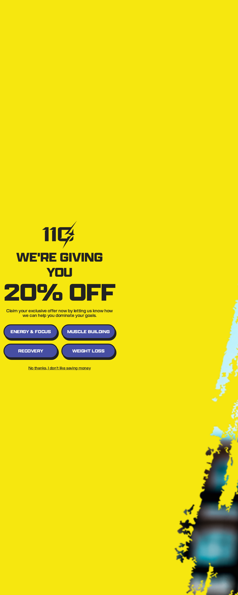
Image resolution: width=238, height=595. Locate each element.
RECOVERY (30, 351)
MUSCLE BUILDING (88, 332)
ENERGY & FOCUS (30, 332)
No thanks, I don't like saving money (59, 367)
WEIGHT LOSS (88, 351)
